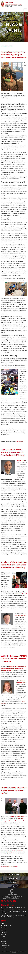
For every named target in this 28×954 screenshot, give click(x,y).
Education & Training (6, 925)
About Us (3, 939)
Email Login (4, 943)
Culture (3, 923)
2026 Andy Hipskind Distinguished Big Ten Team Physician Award (14, 820)
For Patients (4, 932)
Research (3, 930)
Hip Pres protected (5, 945)
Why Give (3, 934)
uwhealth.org (20, 441)
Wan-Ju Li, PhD (21, 460)
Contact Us (3, 941)
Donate (3, 936)
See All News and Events (7, 46)
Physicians (3, 927)
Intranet (3, 948)
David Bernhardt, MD (17, 816)
